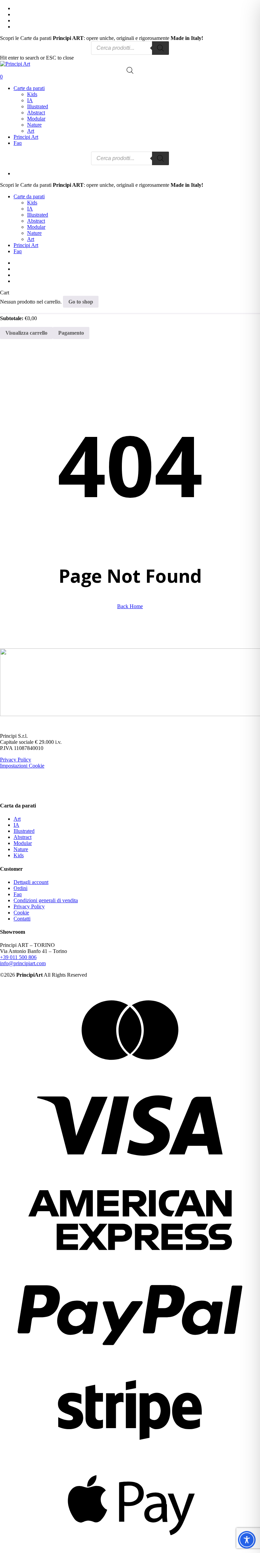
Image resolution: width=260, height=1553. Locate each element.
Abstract (22, 837)
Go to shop (80, 302)
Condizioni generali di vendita (46, 900)
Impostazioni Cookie (22, 766)
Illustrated (24, 831)
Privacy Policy (15, 759)
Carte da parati (29, 196)
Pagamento (71, 333)
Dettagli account (31, 882)
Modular (23, 843)
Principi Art (26, 245)
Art (17, 819)
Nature (21, 849)
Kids (19, 855)
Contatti (22, 919)
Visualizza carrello (26, 333)
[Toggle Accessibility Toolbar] (247, 1540)
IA (16, 825)
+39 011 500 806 (18, 957)
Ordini (20, 888)
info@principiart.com (23, 963)
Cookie (21, 912)
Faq (18, 251)
